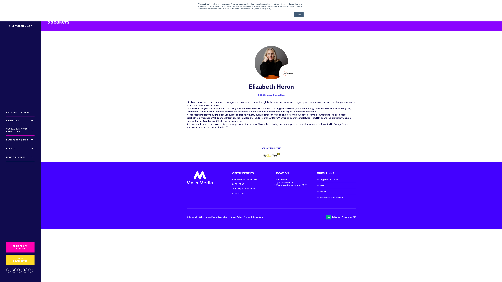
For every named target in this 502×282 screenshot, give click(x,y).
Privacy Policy (235, 217)
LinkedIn (25, 270)
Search (30, 270)
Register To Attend (329, 179)
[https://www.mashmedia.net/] (200, 183)
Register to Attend (18, 112)
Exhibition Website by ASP (344, 217)
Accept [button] (298, 15)
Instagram (19, 270)
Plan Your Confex (17, 140)
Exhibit (10, 148)
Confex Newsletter (20, 259)
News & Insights (15, 157)
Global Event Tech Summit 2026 (17, 130)
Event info (12, 121)
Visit (322, 185)
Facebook (14, 270)
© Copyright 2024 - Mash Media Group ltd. (207, 217)
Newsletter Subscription (331, 197)
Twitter (8, 270)
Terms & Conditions (253, 217)
